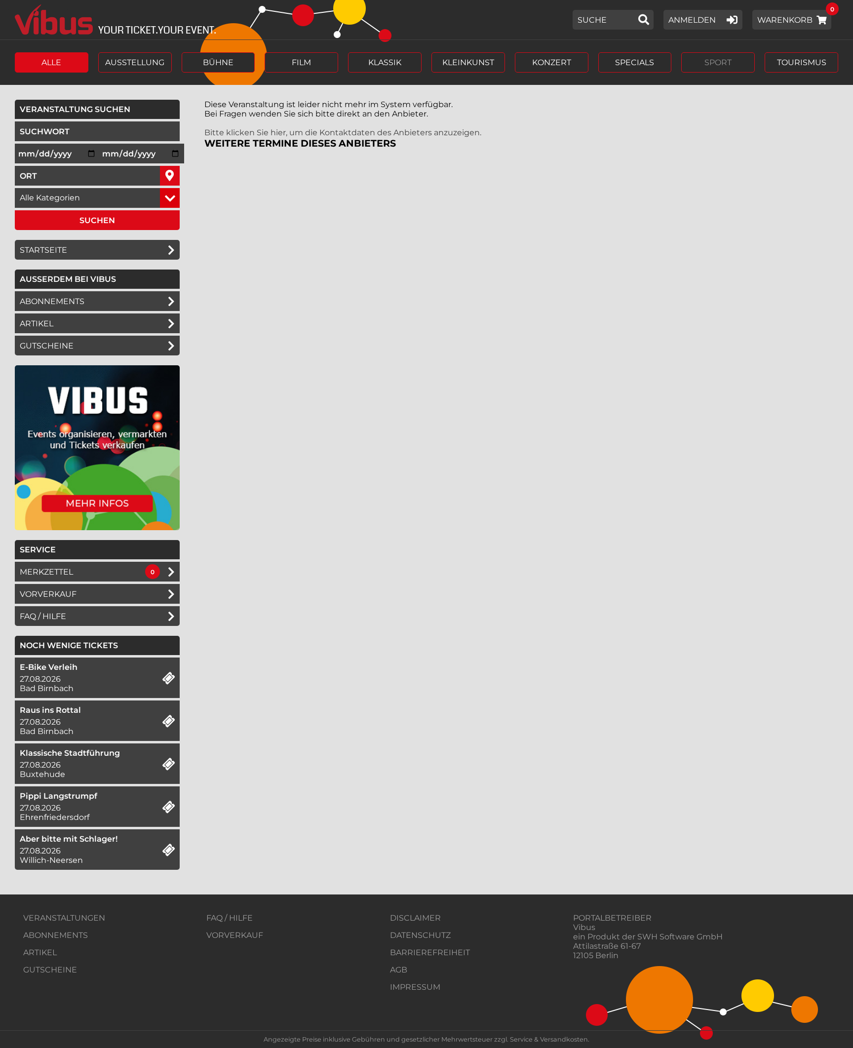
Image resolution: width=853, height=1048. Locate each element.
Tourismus (801, 62)
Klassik (384, 62)
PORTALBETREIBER (612, 918)
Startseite (43, 250)
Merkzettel (46, 572)
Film (301, 62)
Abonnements (52, 301)
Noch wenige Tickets (69, 645)
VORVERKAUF (234, 935)
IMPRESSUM (415, 987)
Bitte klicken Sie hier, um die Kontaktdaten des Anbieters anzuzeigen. (342, 132)
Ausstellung (134, 62)
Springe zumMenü (68, 8)
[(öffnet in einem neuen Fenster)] (97, 527)
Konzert (551, 62)
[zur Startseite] (112, 19)
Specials (634, 62)
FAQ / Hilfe (43, 616)
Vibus (584, 927)
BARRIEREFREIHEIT (430, 952)
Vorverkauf (48, 594)
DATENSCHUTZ (420, 935)
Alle (51, 62)
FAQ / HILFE (229, 918)
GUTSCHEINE (47, 345)
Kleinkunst (468, 62)
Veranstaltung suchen (100, 109)
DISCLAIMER (415, 918)
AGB (398, 969)
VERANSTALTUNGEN (64, 918)
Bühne (218, 62)
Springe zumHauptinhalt (8, 8)
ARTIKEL (36, 323)
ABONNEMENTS (55, 935)
